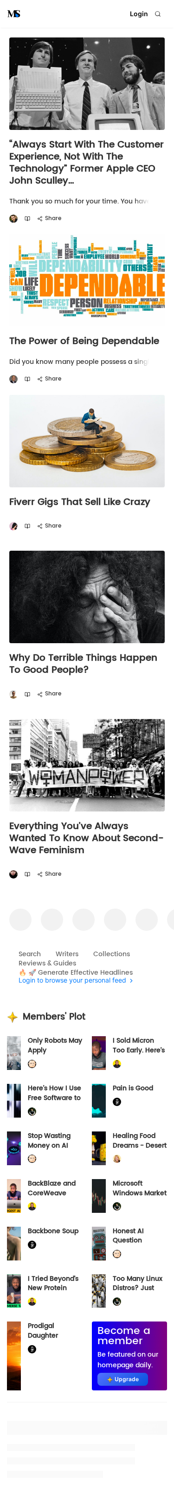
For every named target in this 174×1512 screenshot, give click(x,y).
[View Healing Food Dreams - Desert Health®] (99, 1148)
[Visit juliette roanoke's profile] (117, 1102)
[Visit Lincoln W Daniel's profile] (117, 1064)
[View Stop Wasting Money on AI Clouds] (14, 1148)
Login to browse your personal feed (72, 980)
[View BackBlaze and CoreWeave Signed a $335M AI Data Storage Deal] (14, 1196)
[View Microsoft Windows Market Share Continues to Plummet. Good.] (99, 1196)
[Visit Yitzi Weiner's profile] (13, 219)
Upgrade (127, 1379)
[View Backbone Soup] (14, 1243)
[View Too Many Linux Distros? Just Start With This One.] (99, 1291)
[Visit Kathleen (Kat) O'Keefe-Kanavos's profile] (117, 1159)
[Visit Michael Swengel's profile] (32, 1111)
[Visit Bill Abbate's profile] (13, 379)
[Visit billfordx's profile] (32, 1064)
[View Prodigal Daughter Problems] (14, 1355)
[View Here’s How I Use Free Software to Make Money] (14, 1101)
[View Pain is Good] (99, 1101)
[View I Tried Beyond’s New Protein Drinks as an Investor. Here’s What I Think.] (14, 1291)
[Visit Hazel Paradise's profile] (13, 526)
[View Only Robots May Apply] (14, 1053)
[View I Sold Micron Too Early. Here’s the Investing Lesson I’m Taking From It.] (99, 1053)
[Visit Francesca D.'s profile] (13, 874)
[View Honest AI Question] (99, 1243)
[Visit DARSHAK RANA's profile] (13, 694)
